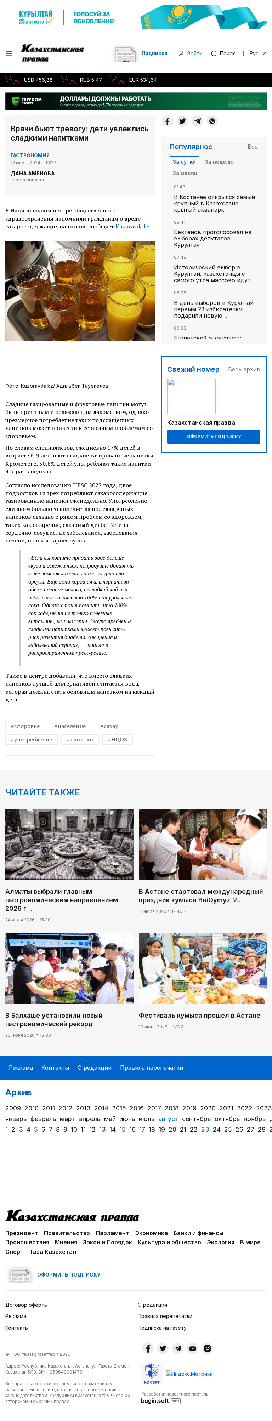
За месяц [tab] (185, 173)
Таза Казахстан (52, 1251)
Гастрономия (30, 155)
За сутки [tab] (184, 162)
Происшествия (27, 1242)
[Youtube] (192, 1348)
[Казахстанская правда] (53, 53)
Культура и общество (169, 1242)
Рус (254, 53)
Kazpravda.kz (132, 226)
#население (70, 726)
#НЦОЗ (117, 739)
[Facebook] (167, 121)
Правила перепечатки (151, 1067)
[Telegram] (197, 121)
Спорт (14, 1251)
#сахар (110, 726)
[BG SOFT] (175, 1397)
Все (253, 146)
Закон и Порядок (107, 1242)
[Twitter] (182, 121)
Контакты (55, 1067)
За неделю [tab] (219, 162)
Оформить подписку (214, 436)
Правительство (67, 1233)
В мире (250, 1242)
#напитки (80, 739)
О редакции (95, 1067)
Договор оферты (26, 1305)
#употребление (31, 739)
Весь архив (244, 369)
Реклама (21, 1067)
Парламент (112, 1233)
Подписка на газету (162, 1328)
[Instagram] (207, 1348)
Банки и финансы (198, 1233)
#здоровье (25, 726)
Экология (220, 1242)
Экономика (151, 1233)
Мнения (66, 1242)
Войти (194, 53)
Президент (21, 1233)
